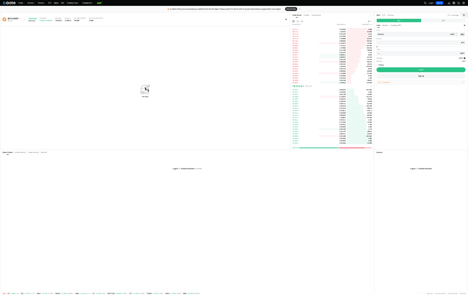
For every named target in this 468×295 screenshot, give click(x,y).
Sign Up (439, 3)
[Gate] (9, 2)
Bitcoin (10, 21)
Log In (431, 3)
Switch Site (291, 9)
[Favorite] (24, 19)
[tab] (296, 15)
